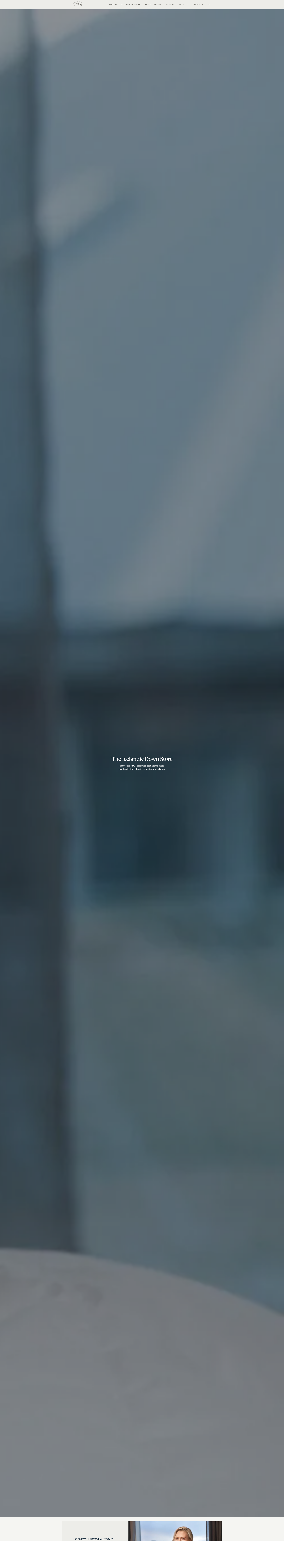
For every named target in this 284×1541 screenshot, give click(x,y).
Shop (112, 5)
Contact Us (198, 5)
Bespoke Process (153, 5)
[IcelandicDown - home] (77, 4)
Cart (210, 5)
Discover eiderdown (130, 5)
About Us (170, 5)
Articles (183, 5)
